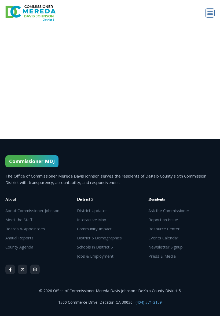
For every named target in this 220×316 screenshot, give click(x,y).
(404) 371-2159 (148, 302)
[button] (210, 13)
